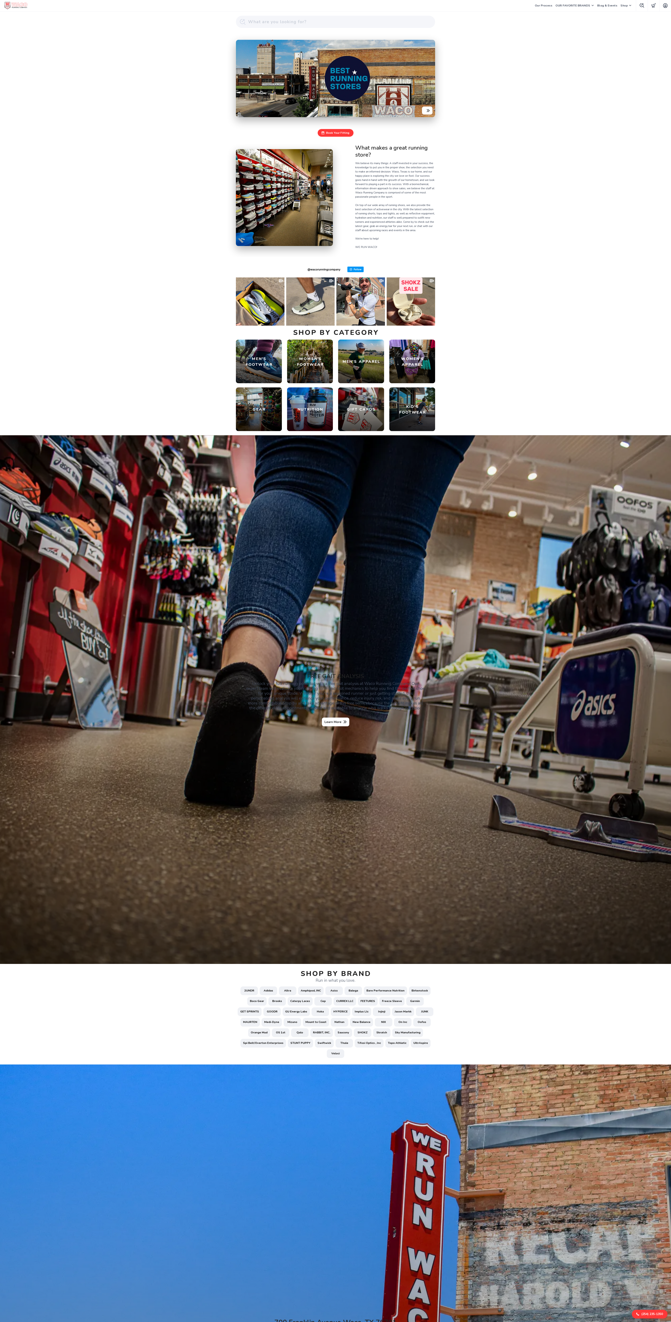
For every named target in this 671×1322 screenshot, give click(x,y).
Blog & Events (607, 6)
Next (429, 77)
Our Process (544, 6)
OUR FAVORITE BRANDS (572, 6)
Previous (241, 77)
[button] (650, 1314)
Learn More (332, 722)
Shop (624, 6)
